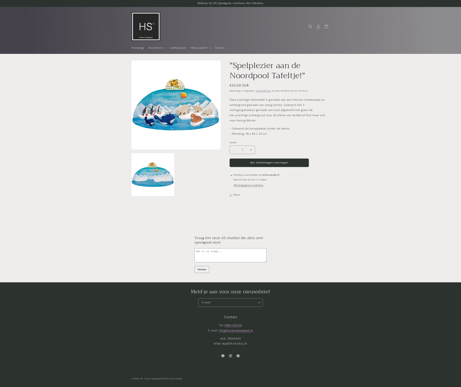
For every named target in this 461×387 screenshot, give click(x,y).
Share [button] (236, 195)
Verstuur (202, 269)
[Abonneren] (259, 302)
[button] (157, 48)
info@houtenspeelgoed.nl (236, 330)
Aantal (233, 142)
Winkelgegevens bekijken (248, 185)
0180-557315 (233, 325)
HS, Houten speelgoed (151, 379)
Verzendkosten (263, 91)
